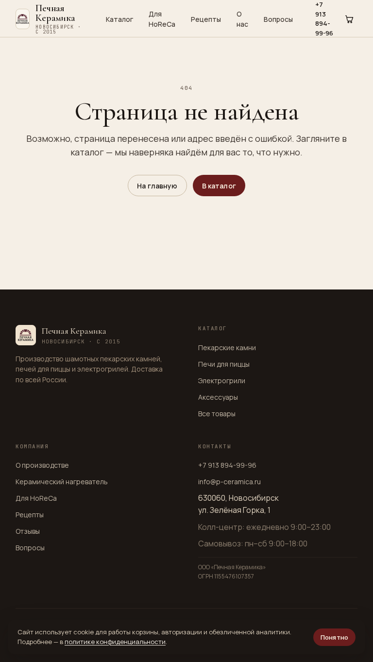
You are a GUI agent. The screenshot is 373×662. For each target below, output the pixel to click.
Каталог (119, 19)
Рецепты (206, 19)
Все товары (217, 413)
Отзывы (28, 531)
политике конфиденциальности (115, 641)
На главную (157, 185)
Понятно (334, 637)
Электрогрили (221, 380)
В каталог (219, 185)
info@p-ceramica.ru (229, 481)
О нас (242, 19)
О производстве (42, 465)
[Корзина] (349, 19)
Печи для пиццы (224, 364)
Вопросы (278, 19)
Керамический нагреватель (62, 481)
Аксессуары (218, 397)
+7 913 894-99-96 (227, 465)
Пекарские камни (227, 347)
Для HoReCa (162, 19)
